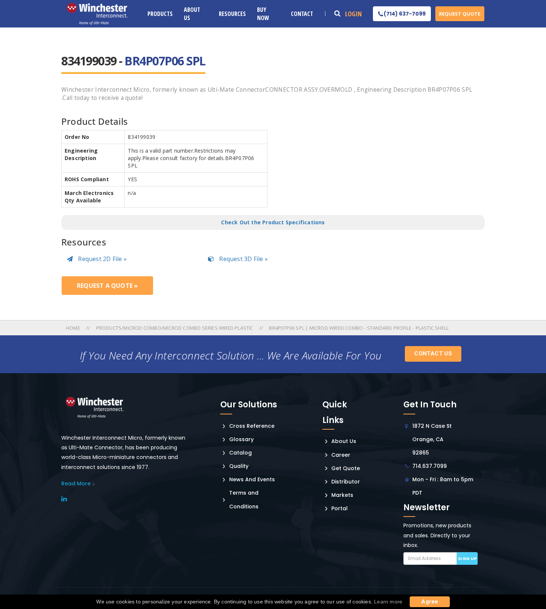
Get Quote (345, 468)
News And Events (252, 479)
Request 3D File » (243, 259)
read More (76, 483)
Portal (339, 508)
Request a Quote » (107, 285)
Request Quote (459, 13)
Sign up (467, 558)
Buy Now (263, 14)
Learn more (388, 602)
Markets (342, 495)
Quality (238, 466)
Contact (302, 14)
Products (160, 14)
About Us (192, 14)
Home (73, 328)
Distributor (345, 481)
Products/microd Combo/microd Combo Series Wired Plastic (174, 328)
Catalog (240, 452)
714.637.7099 (429, 466)
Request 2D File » (102, 259)
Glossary (241, 439)
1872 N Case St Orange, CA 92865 (432, 439)
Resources (232, 14)
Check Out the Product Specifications (273, 222)
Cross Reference (251, 426)
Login (353, 13)
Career (340, 455)
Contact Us (433, 353)
